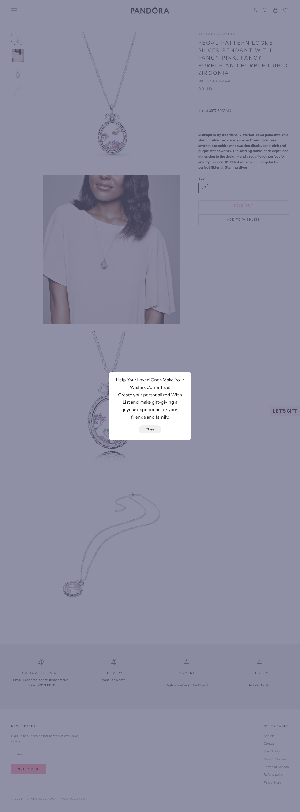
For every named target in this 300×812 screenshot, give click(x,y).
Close (150, 429)
